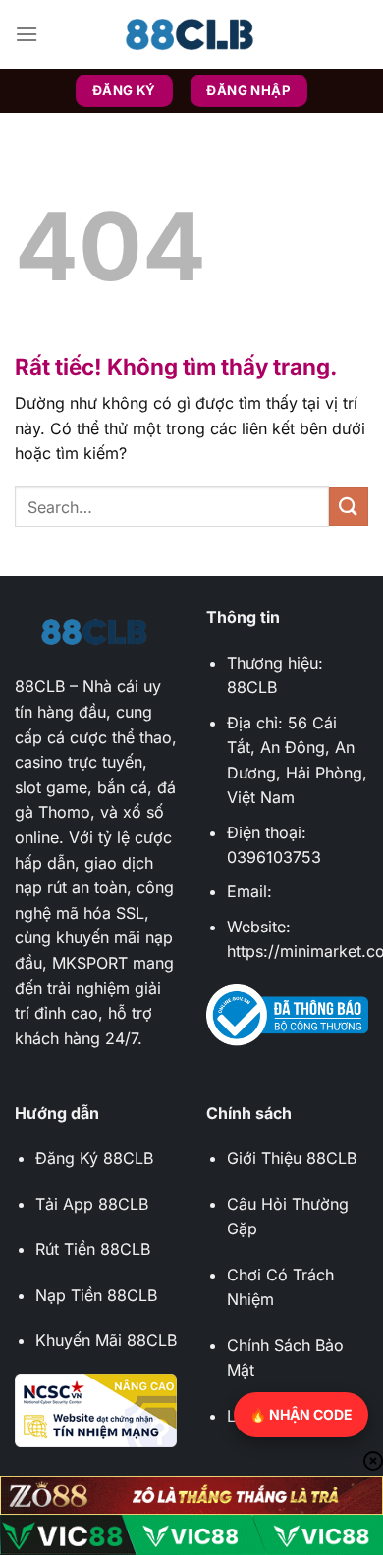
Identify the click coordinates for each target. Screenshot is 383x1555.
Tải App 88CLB (91, 1204)
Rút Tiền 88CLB (92, 1249)
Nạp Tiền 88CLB (96, 1295)
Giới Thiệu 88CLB (291, 1158)
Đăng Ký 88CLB (94, 1158)
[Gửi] (348, 506)
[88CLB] (191, 35)
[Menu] (26, 34)
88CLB (40, 686)
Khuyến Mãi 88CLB (106, 1340)
